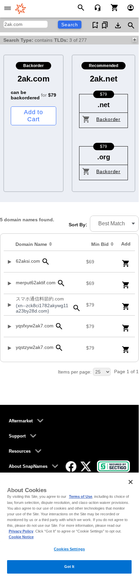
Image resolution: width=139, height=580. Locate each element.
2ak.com (33, 78)
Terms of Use (80, 496)
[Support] (95, 7)
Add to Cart (33, 116)
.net (104, 104)
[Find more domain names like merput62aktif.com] (61, 283)
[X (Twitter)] (85, 466)
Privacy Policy (21, 531)
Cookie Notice (21, 537)
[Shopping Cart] (112, 7)
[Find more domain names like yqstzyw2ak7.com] (59, 348)
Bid (100, 244)
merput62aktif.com (36, 282)
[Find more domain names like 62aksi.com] (45, 261)
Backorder (108, 119)
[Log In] (127, 7)
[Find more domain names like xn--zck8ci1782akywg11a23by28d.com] (76, 308)
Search (69, 24)
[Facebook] (71, 466)
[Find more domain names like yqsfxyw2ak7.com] (59, 326)
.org (103, 157)
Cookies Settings (69, 549)
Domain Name (31, 244)
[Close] (130, 482)
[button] (114, 223)
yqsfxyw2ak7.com (35, 325)
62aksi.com (28, 261)
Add (126, 244)
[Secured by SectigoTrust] (113, 466)
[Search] (82, 7)
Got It (69, 567)
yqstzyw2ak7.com (35, 347)
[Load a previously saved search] (105, 25)
